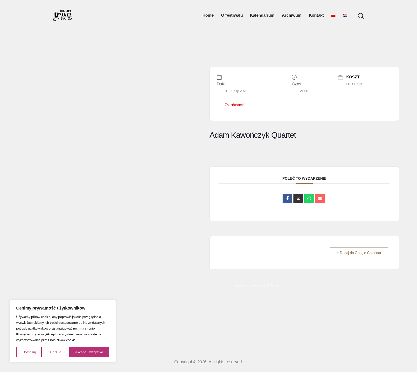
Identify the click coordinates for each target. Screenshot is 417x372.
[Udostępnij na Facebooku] (287, 198)
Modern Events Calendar (266, 285)
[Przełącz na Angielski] (345, 15)
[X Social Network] (298, 198)
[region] (63, 331)
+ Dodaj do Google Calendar (359, 253)
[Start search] (360, 16)
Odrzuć (55, 352)
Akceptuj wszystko (89, 352)
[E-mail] (320, 198)
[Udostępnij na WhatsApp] (309, 198)
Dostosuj (29, 352)
